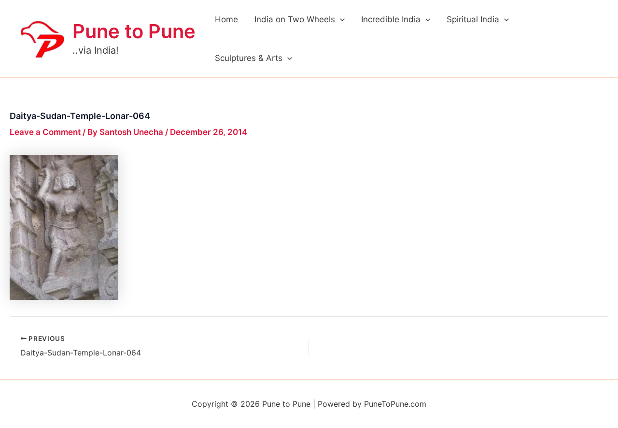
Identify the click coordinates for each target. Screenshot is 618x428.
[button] (340, 19)
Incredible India (391, 19)
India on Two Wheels (294, 19)
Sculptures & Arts (248, 58)
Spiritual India (473, 19)
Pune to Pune (134, 31)
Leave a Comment (45, 132)
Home (226, 19)
